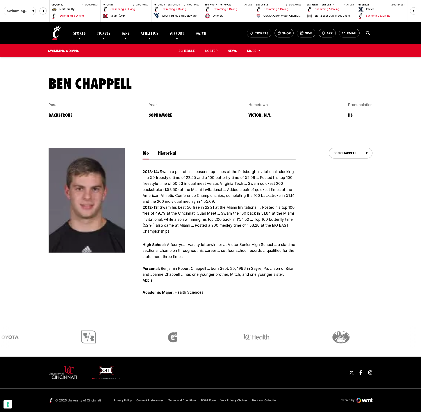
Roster (211, 51)
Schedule (186, 51)
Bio (146, 153)
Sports (79, 33)
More (251, 51)
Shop (285, 34)
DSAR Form (208, 400)
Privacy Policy (123, 400)
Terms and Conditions (182, 400)
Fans (126, 33)
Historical (167, 153)
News (232, 51)
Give (307, 34)
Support (176, 33)
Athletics (149, 33)
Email (350, 34)
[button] (43, 11)
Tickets (104, 33)
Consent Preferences (150, 400)
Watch (201, 33)
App (329, 33)
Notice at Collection (264, 400)
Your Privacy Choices (234, 400)
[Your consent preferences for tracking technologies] (8, 404)
